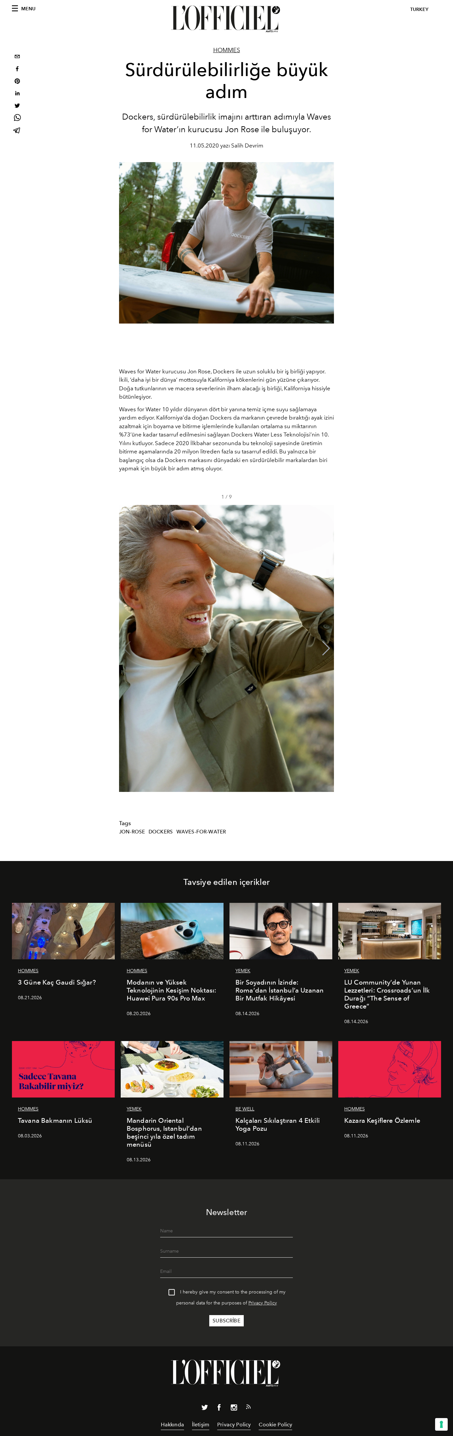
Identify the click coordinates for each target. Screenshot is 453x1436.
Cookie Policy (275, 1424)
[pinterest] (17, 82)
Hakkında (172, 1424)
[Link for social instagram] (233, 1408)
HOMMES (226, 50)
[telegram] (17, 131)
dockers (161, 832)
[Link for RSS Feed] (248, 1408)
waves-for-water (201, 832)
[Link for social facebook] (219, 1408)
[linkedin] (17, 94)
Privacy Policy (262, 1303)
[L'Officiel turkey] (226, 19)
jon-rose (132, 832)
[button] (326, 648)
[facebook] (17, 69)
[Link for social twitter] (204, 1408)
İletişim (200, 1424)
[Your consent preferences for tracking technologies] (441, 1424)
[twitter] (17, 106)
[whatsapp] (17, 119)
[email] (17, 57)
